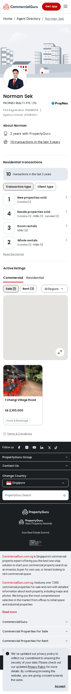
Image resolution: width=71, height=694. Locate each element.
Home (7, 19)
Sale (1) (11, 289)
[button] (23, 395)
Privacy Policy (37, 666)
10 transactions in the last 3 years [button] (35, 142)
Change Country (14, 476)
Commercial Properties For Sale (25, 631)
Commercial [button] (13, 277)
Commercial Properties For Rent (25, 641)
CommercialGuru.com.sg (17, 556)
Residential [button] (35, 277)
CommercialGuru (14, 622)
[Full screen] (60, 352)
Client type (45, 187)
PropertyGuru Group (17, 457)
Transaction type (18, 187)
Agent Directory (28, 19)
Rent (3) (28, 289)
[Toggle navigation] (65, 6)
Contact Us (10, 466)
